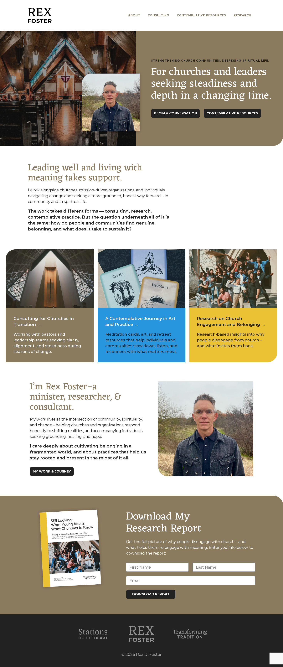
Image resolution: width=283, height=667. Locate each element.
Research (242, 15)
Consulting (158, 15)
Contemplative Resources (201, 15)
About (134, 15)
